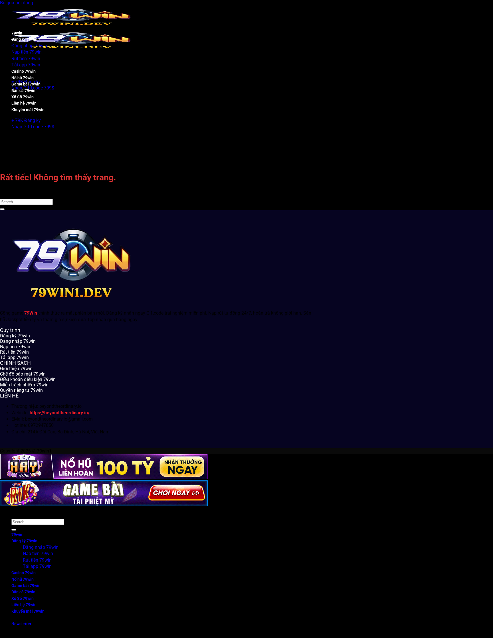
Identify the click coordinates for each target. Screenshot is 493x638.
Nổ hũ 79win (22, 78)
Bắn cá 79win (23, 90)
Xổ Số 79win (22, 97)
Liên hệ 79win (24, 103)
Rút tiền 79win (25, 58)
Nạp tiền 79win (26, 52)
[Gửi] (2, 209)
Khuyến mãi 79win (28, 109)
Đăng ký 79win (24, 39)
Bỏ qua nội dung (16, 2)
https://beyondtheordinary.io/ (60, 412)
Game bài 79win (26, 84)
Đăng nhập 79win (29, 45)
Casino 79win (23, 71)
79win (16, 33)
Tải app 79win (25, 65)
